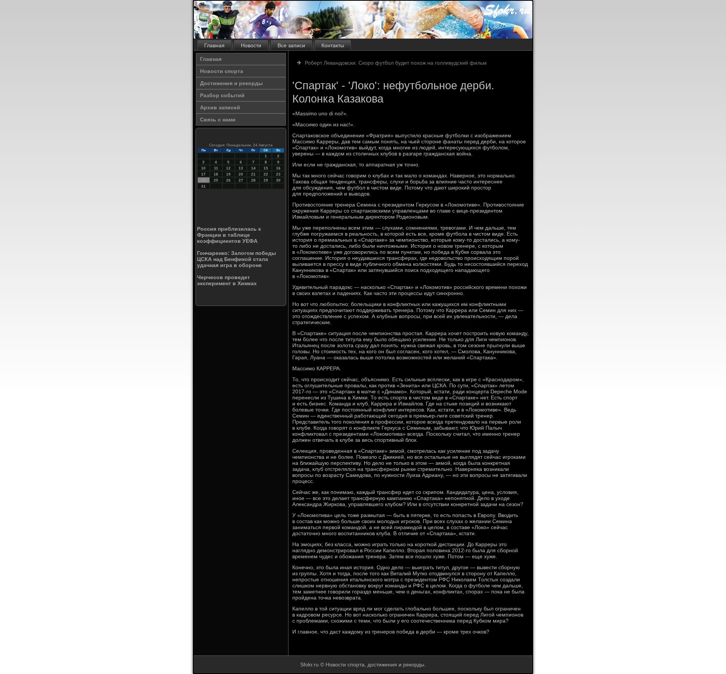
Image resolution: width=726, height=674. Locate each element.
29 (266, 180)
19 (228, 174)
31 (203, 186)
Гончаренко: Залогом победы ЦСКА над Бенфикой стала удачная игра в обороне (236, 259)
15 (266, 168)
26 (228, 180)
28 (253, 180)
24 (203, 180)
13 (241, 168)
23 (278, 174)
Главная (214, 45)
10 (203, 168)
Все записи (291, 45)
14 (253, 168)
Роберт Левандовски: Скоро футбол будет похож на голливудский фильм (396, 63)
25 (216, 180)
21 (253, 174)
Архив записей (220, 107)
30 (278, 180)
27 (241, 180)
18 (216, 174)
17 (203, 174)
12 (228, 168)
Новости (251, 45)
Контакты (332, 45)
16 (278, 168)
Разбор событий (222, 95)
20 (241, 174)
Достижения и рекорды (231, 83)
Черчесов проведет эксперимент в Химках (227, 280)
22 (266, 174)
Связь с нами (218, 119)
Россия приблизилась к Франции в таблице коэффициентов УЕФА (229, 235)
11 (216, 168)
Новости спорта (221, 71)
